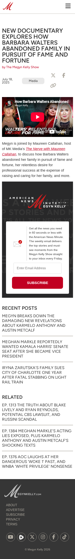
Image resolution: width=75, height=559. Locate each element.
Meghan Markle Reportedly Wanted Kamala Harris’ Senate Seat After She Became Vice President (35, 349)
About (11, 505)
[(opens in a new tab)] (10, 537)
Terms (11, 524)
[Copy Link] (53, 85)
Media (33, 81)
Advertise (15, 510)
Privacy (13, 519)
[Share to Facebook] (63, 75)
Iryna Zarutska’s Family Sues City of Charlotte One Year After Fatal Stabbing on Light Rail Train (34, 374)
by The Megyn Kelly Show (20, 67)
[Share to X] (53, 75)
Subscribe (15, 514)
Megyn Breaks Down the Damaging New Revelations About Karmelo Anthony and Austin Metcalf (33, 323)
